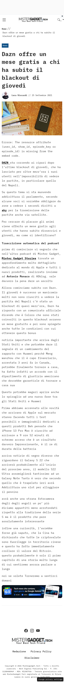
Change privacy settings (50, 679)
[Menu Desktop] (4, 19)
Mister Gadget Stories (19, 258)
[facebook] (26, 630)
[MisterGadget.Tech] (33, 19)
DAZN (6, 162)
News (5, 45)
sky (4, 210)
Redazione (19, 651)
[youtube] (38, 630)
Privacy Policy (41, 651)
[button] (60, 20)
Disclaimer (32, 657)
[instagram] (32, 630)
